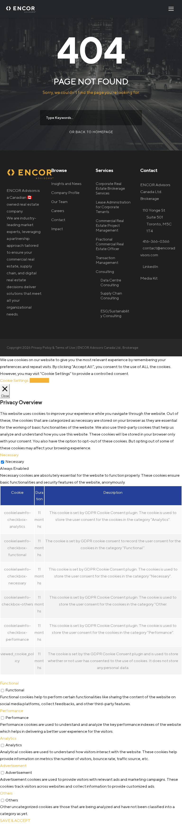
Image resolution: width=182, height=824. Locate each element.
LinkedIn (150, 266)
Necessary (14, 461)
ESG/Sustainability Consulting (114, 313)
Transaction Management (107, 260)
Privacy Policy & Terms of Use (53, 347)
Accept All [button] (39, 380)
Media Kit (149, 278)
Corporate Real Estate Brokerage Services (110, 188)
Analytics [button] (8, 738)
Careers (57, 210)
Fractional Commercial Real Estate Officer (110, 244)
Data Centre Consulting (110, 282)
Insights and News (66, 183)
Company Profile (65, 192)
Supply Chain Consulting (111, 295)
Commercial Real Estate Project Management (110, 225)
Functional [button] (9, 683)
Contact (58, 220)
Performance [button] (11, 710)
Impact (57, 229)
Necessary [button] (9, 454)
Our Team (59, 201)
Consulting (105, 271)
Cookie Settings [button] (14, 380)
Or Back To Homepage (91, 132)
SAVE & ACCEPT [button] (15, 820)
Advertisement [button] (13, 765)
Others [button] (6, 793)
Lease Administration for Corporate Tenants (113, 207)
